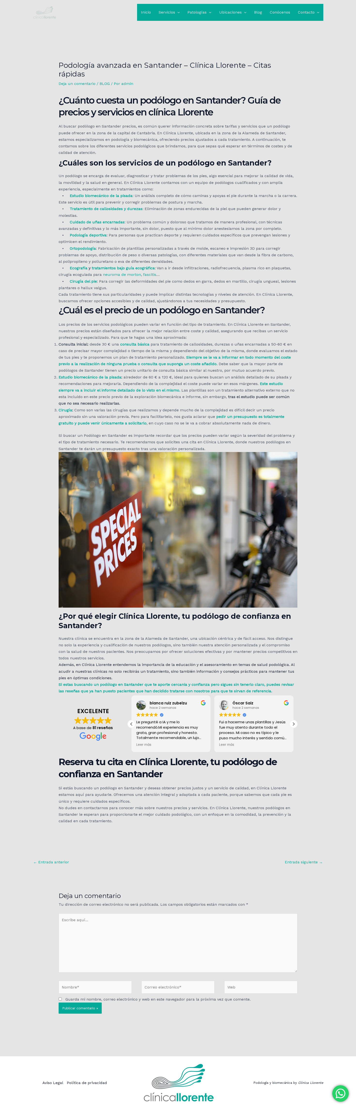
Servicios (167, 12)
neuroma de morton (122, 274)
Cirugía (65, 410)
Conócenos (280, 12)
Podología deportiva (88, 235)
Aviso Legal (52, 1082)
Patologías (197, 12)
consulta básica (134, 344)
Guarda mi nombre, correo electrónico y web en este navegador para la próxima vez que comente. (158, 999)
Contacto (306, 12)
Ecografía (78, 268)
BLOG (105, 83)
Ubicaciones (230, 12)
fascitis (149, 274)
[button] (177, 12)
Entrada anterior (51, 862)
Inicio (146, 12)
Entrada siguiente (304, 862)
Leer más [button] (143, 745)
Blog (258, 12)
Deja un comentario (77, 83)
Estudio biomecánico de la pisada (101, 195)
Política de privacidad (87, 1082)
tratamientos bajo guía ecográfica (123, 268)
